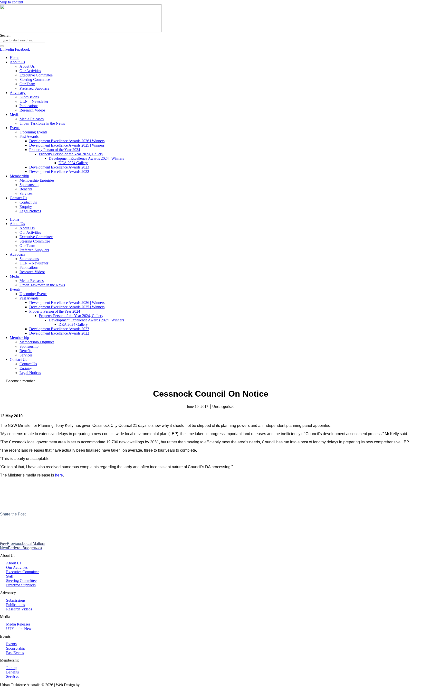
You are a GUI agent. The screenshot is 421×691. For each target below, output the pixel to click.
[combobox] (22, 40)
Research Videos (32, 110)
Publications (28, 106)
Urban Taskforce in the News (42, 123)
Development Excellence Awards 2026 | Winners (67, 141)
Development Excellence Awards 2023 (59, 167)
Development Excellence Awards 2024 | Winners (86, 158)
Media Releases (31, 119)
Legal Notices (30, 211)
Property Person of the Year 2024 (54, 150)
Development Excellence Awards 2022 (59, 171)
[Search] (2, 46)
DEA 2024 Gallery (73, 163)
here (59, 475)
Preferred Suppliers (34, 88)
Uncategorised (223, 406)
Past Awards (28, 136)
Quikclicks (89, 685)
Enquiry (25, 207)
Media (14, 114)
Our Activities (30, 71)
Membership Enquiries (36, 180)
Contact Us (18, 198)
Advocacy (18, 93)
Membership (19, 176)
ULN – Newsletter (33, 101)
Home (14, 58)
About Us (17, 62)
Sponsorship (28, 185)
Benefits (25, 189)
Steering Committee (34, 79)
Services (25, 193)
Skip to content (11, 2)
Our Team (27, 84)
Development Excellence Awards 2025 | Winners (67, 145)
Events (15, 128)
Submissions (29, 97)
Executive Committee (36, 75)
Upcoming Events (33, 132)
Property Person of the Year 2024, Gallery (71, 154)
